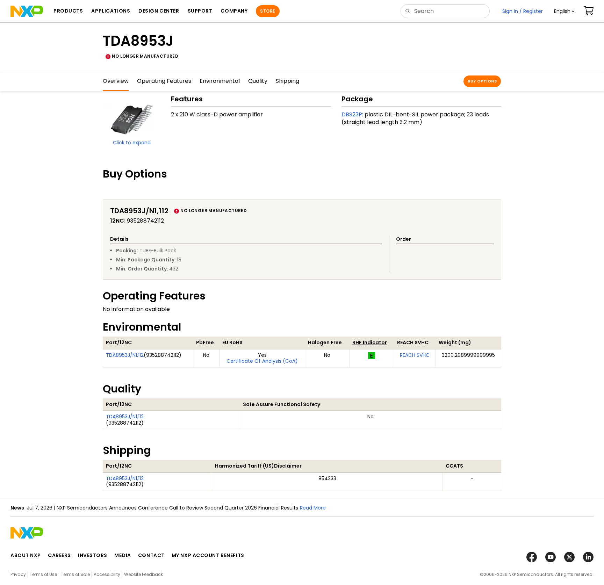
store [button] (267, 11)
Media (122, 555)
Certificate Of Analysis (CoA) (262, 361)
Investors (92, 555)
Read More (313, 507)
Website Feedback (143, 574)
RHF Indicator (369, 342)
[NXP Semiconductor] (26, 11)
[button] (564, 11)
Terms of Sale (75, 574)
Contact (151, 555)
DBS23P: (352, 114)
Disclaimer (288, 465)
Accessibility (107, 574)
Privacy (18, 574)
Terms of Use (43, 574)
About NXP (25, 555)
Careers (59, 555)
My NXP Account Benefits (208, 555)
